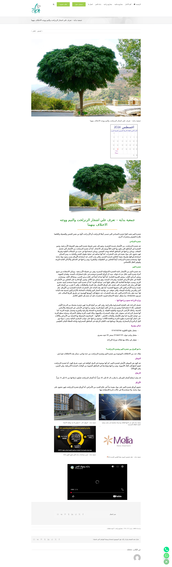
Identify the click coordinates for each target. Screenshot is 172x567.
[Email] (58, 514)
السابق (39, 31)
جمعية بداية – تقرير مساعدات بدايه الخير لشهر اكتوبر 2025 (79, 454)
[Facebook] (83, 514)
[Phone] (166, 549)
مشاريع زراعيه (119, 528)
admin (135, 528)
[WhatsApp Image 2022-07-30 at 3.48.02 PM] (105, 161)
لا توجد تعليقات (110, 528)
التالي (34, 31)
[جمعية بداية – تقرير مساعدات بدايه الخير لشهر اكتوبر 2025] (75, 439)
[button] (53, 4)
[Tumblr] (68, 514)
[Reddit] (76, 514)
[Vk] (61, 514)
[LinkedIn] (72, 514)
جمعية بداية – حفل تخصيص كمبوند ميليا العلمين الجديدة (125, 457)
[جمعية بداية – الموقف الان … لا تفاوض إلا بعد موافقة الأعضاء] (75, 407)
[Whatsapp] (166, 555)
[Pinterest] (65, 514)
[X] (79, 514)
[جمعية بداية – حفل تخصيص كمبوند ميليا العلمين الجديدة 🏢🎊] (120, 440)
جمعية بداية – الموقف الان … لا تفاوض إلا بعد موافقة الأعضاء (79, 422)
